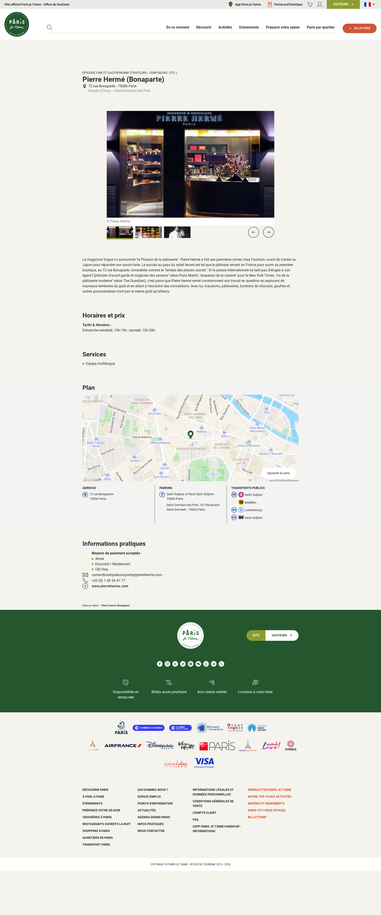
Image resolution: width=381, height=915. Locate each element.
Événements (92, 803)
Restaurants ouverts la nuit (106, 824)
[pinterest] (190, 664)
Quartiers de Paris (97, 837)
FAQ (195, 819)
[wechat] (198, 664)
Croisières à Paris (97, 817)
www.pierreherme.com (110, 586)
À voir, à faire (93, 796)
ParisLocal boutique (288, 4)
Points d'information (155, 803)
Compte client (205, 812)
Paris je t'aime (90, 605)
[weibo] (214, 664)
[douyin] (206, 664)
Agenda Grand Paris (154, 817)
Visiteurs (279, 635)
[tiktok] (183, 664)
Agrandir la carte (278, 473)
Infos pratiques (151, 824)
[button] (253, 232)
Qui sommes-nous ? (153, 789)
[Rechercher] (49, 27)
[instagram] (167, 664)
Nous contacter (151, 831)
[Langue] (370, 4)
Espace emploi (149, 796)
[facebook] (159, 664)
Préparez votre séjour (101, 810)
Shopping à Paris (96, 831)
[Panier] (309, 4)
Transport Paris (96, 844)
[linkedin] (175, 664)
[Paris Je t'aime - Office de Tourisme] (16, 24)
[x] (221, 664)
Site (256, 635)
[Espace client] (319, 4)
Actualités (147, 810)
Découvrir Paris (95, 789)
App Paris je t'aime (248, 4)
